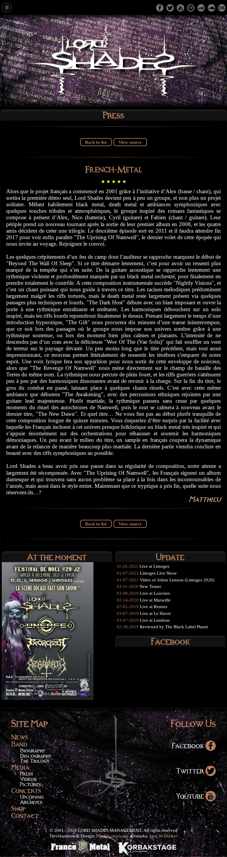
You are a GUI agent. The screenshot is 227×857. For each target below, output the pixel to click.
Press (26, 773)
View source (130, 142)
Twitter (190, 771)
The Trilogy (34, 761)
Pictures (30, 784)
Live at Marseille (155, 599)
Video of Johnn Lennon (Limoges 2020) (177, 579)
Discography (35, 756)
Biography (32, 750)
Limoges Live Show (158, 572)
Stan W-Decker (163, 835)
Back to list (96, 142)
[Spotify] (191, 7)
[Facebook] (160, 7)
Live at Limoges (154, 566)
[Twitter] (170, 7)
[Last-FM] (222, 7)
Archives (31, 802)
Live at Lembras (155, 620)
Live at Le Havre (155, 613)
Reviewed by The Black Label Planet (174, 626)
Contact (24, 815)
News (19, 737)
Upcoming (32, 797)
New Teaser (150, 586)
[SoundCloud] (211, 7)
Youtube (190, 796)
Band (19, 744)
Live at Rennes (153, 606)
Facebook (188, 745)
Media (20, 767)
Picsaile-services (111, 835)
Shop (18, 808)
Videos (28, 779)
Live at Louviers (155, 593)
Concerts (26, 790)
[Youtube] (180, 7)
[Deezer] (201, 7)
